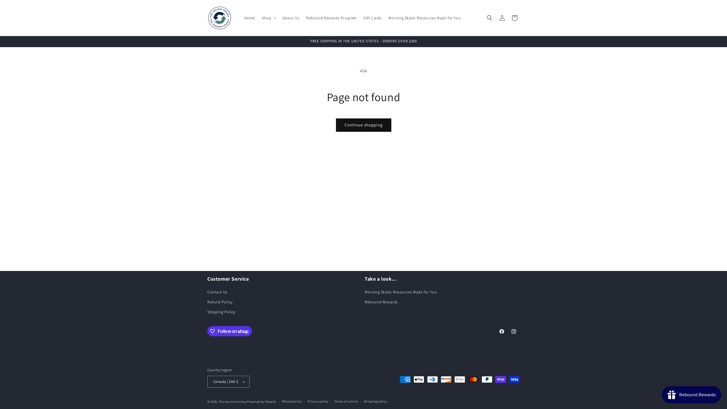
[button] (268, 18)
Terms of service (346, 401)
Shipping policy (375, 401)
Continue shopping (363, 125)
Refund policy (292, 401)
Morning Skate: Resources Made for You (401, 292)
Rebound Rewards (381, 301)
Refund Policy (220, 301)
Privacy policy (318, 401)
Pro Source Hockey (232, 402)
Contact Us (217, 292)
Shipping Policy (221, 311)
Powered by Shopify (261, 402)
